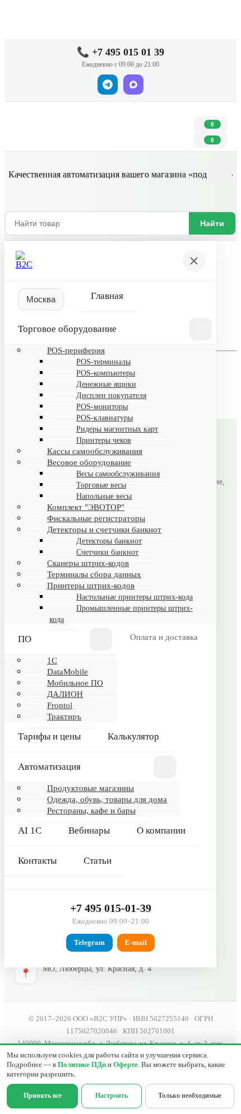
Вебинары (89, 830)
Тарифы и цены (49, 736)
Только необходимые (189, 1095)
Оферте (125, 1065)
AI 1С (29, 830)
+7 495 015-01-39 (110, 908)
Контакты (37, 860)
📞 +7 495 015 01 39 (120, 52)
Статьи (98, 860)
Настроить (111, 1095)
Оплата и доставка (164, 637)
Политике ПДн (82, 1065)
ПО (24, 639)
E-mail (136, 942)
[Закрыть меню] (194, 261)
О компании (161, 830)
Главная (107, 296)
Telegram (89, 942)
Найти (212, 223)
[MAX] (133, 84)
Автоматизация (49, 766)
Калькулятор (133, 736)
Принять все (43, 1095)
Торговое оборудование (67, 329)
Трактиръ (64, 716)
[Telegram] (108, 84)
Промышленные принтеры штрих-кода (121, 614)
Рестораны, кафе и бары (91, 810)
